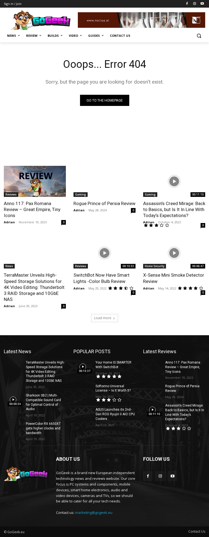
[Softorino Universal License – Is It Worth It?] (82, 390)
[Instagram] (194, 4)
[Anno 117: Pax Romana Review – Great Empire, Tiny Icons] (35, 181)
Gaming (80, 194)
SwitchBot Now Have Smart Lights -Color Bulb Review (101, 278)
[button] (198, 35)
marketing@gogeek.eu (93, 512)
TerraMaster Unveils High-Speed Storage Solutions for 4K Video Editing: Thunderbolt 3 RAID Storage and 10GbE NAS (34, 287)
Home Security (154, 266)
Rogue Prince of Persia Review (104, 203)
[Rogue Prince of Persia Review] (104, 181)
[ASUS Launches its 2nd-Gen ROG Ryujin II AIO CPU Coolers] (82, 413)
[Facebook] (187, 4)
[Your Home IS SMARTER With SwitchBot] (82, 366)
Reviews (11, 194)
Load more (102, 318)
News (9, 266)
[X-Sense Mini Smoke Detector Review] (174, 252)
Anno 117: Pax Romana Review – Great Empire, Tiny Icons (32, 209)
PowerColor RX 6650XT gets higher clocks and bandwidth (43, 428)
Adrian (9, 222)
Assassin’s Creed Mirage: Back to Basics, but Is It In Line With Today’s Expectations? (174, 209)
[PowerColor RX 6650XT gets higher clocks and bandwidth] (13, 428)
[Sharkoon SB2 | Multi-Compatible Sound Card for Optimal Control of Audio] (13, 399)
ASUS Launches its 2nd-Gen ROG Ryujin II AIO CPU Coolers (115, 414)
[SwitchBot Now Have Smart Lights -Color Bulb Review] (104, 252)
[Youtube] (202, 4)
